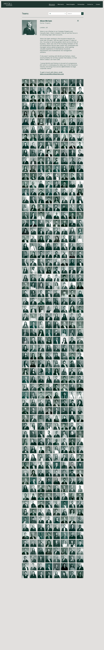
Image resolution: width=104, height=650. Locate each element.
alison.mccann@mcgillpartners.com (52, 74)
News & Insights (71, 4)
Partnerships (81, 4)
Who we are (52, 4)
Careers (98, 4)
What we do (61, 4)
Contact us (90, 4)
